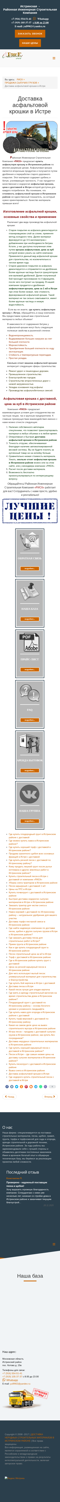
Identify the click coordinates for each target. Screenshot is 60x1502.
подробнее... (30, 568)
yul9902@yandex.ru (34, 26)
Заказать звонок (30, 33)
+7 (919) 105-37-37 (21, 22)
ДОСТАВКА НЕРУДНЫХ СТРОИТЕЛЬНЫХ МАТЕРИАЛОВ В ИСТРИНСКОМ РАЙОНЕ (29, 1437)
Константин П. (14, 1178)
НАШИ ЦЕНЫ (30, 43)
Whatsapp (43, 19)
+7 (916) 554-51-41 (21, 19)
